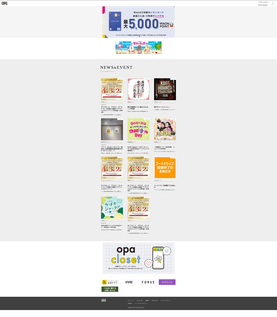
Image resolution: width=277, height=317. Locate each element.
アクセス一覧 (139, 300)
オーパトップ (131, 300)
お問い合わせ (155, 300)
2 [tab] (139, 36)
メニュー (273, 4)
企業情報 (147, 300)
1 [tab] (137, 36)
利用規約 (130, 303)
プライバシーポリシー (165, 300)
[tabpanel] (138, 22)
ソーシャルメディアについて (141, 303)
